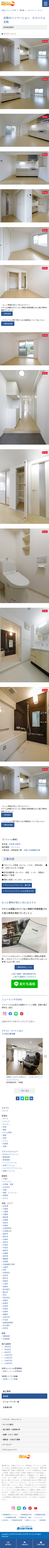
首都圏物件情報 (40, 1514)
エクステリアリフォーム (12, 1168)
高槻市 (5, 1281)
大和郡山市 (7, 1231)
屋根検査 (6, 1336)
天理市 (5, 1245)
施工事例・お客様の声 (11, 1429)
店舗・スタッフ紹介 (10, 1434)
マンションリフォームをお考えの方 (19, 891)
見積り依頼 (41, 1544)
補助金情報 (8, 324)
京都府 (5, 1214)
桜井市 (5, 1237)
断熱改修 (6, 1157)
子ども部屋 (7, 1132)
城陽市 (5, 1314)
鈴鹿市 (5, 1303)
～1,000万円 (7, 1355)
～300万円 (7, 1347)
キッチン (6, 1124)
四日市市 (6, 1298)
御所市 (5, 1250)
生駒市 (18, 844)
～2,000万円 (7, 1361)
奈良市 (5, 1223)
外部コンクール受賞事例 (12, 1371)
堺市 (4, 1270)
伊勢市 (5, 1300)
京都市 (5, 1311)
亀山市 (5, 1292)
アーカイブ (7, 1444)
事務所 (5, 1195)
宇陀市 (5, 1248)
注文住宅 (6, 1187)
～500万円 (7, 1349)
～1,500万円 (7, 1358)
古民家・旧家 (8, 1184)
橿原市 (5, 1234)
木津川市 (6, 1317)
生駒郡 (5, 1253)
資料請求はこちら (25, 967)
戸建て (5, 1179)
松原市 (5, 1275)
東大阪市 (6, 1289)
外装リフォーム (9, 1165)
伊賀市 (5, 1309)
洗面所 (5, 1144)
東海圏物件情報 (11, 1517)
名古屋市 (6, 1325)
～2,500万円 (7, 1363)
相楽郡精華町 (8, 1323)
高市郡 (5, 1256)
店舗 (4, 1190)
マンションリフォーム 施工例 (17, 885)
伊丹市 (5, 1328)
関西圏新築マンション (10, 1514)
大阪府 (5, 1209)
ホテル (5, 1198)
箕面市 (5, 1287)
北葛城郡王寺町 (9, 1264)
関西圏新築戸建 (26, 1514)
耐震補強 (6, 1160)
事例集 (5, 1396)
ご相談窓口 (24, 1544)
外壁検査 (6, 1339)
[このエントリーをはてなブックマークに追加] (31, 1098)
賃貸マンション (31, 1520)
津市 (4, 1295)
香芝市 (5, 1242)
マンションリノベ (10, 1449)
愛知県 (5, 1217)
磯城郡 (5, 1259)
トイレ (5, 1141)
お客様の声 (7, 1407)
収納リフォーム (9, 1171)
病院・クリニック (10, 1193)
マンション (15, 847)
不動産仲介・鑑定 (25, 1517)
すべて (5, 1111)
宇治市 (5, 1320)
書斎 (4, 1135)
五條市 (5, 1239)
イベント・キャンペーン (12, 1419)
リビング (6, 1121)
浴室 (4, 1138)
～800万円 (7, 1352)
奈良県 (12, 844)
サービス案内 (8, 1424)
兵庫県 (5, 1220)
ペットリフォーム (10, 1163)
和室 (4, 1127)
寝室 (4, 1130)
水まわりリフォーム (10, 1154)
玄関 (4, 1146)
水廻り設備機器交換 (32, 850)
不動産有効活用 (17, 1520)
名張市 (5, 1306)
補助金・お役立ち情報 (11, 1439)
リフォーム (38, 1517)
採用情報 (43, 1520)
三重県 (5, 1212)
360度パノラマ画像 (10, 1379)
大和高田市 (7, 1228)
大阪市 (5, 1267)
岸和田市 (6, 1273)
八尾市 (5, 1284)
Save (45, 41)
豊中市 (5, 1278)
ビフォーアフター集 (11, 1401)
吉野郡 (5, 1262)
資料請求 (7, 314)
